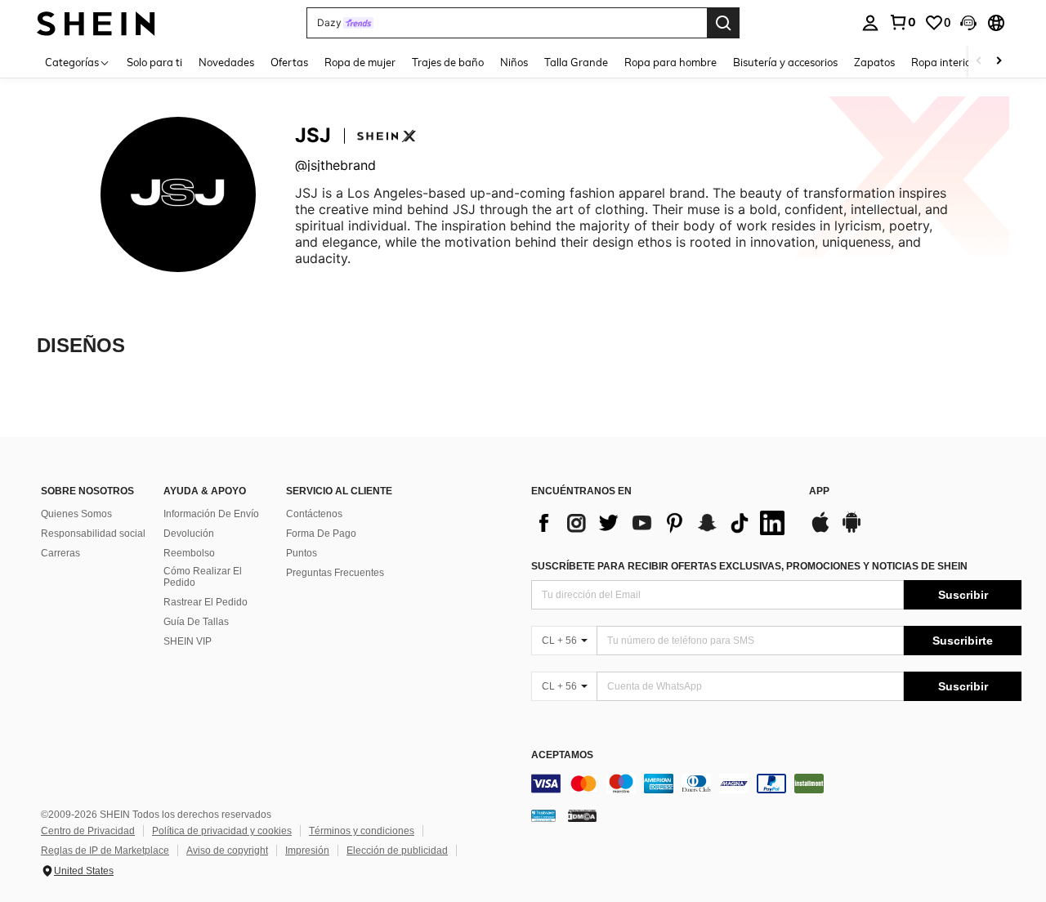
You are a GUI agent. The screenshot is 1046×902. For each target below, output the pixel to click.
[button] (968, 23)
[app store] (820, 530)
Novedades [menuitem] (226, 62)
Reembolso (189, 553)
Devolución (188, 533)
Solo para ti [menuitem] (154, 62)
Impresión (307, 850)
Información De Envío (211, 514)
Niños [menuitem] (514, 62)
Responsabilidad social (93, 533)
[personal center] (870, 23)
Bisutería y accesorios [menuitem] (785, 62)
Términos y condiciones (361, 831)
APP (819, 491)
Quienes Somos (76, 514)
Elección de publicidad (397, 850)
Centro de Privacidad (88, 831)
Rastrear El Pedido (205, 602)
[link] (902, 22)
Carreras (60, 553)
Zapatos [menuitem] (874, 62)
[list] (662, 523)
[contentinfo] (776, 783)
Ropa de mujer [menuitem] (360, 62)
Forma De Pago (321, 533)
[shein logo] (96, 22)
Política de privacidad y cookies (222, 831)
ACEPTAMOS (562, 755)
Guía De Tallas (196, 621)
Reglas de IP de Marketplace (105, 850)
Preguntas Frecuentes (335, 572)
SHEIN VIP (187, 641)
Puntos (301, 553)
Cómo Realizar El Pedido (202, 576)
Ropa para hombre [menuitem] (670, 62)
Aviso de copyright (227, 850)
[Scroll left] (979, 62)
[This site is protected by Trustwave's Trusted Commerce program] (543, 815)
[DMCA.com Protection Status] (582, 815)
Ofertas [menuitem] (289, 62)
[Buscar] (723, 22)
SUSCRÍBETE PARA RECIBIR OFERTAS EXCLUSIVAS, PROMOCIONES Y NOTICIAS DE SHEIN (749, 566)
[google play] (851, 530)
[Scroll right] (998, 62)
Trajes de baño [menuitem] (448, 62)
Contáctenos (314, 514)
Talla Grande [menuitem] (576, 62)
